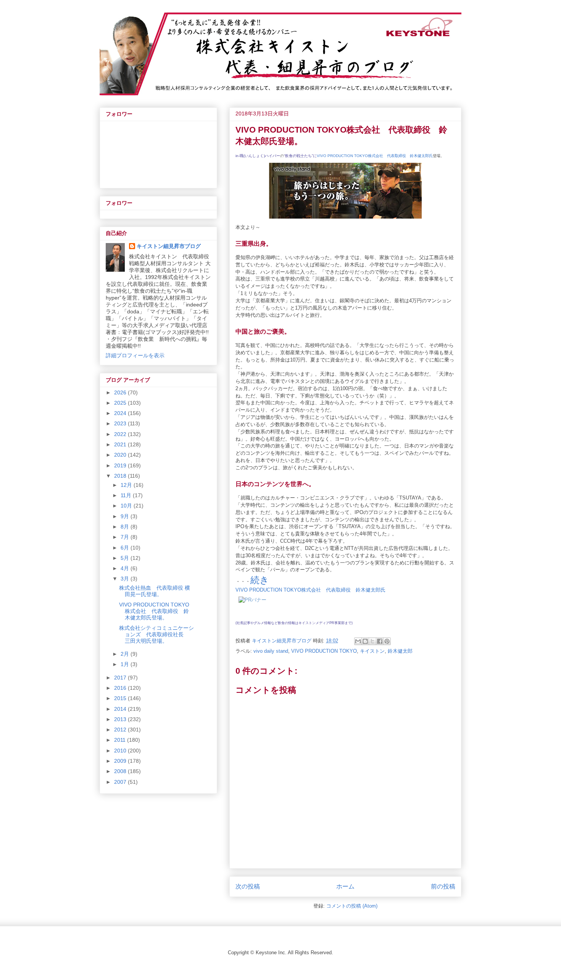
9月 (126, 516)
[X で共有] (372, 641)
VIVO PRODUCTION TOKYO (324, 651)
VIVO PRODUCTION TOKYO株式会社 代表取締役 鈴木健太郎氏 (375, 156)
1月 (126, 664)
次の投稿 (247, 886)
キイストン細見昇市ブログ (169, 246)
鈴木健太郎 (400, 651)
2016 (121, 688)
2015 (121, 698)
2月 (126, 654)
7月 (126, 537)
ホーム (345, 886)
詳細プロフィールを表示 (135, 355)
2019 (121, 465)
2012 (121, 729)
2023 (121, 423)
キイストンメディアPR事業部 (321, 623)
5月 (126, 558)
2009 (121, 761)
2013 (121, 719)
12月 (127, 485)
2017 (121, 678)
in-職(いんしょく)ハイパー (257, 156)
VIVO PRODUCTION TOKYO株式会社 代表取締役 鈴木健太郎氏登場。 (154, 611)
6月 (126, 548)
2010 (121, 750)
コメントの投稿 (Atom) (351, 906)
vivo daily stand (270, 651)
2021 (121, 444)
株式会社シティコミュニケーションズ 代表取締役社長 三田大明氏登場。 (156, 634)
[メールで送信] (358, 641)
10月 (127, 506)
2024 (121, 413)
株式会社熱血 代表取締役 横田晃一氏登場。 (154, 591)
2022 (121, 434)
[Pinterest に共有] (387, 641)
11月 (127, 495)
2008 (121, 771)
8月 (126, 527)
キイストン (372, 651)
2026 (121, 392)
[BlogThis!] (365, 641)
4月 (126, 568)
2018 (121, 476)
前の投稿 (443, 886)
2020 (121, 455)
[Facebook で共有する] (380, 641)
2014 (121, 709)
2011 (120, 740)
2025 (121, 403)
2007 (121, 782)
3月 (126, 579)
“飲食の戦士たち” (298, 156)
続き (259, 580)
